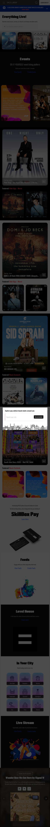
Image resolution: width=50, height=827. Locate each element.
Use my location (38, 417)
